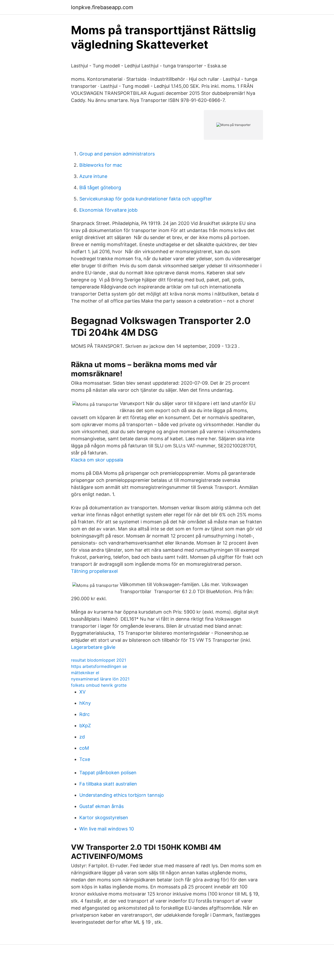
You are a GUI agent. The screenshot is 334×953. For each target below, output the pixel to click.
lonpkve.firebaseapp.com (102, 7)
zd (82, 737)
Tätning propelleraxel (94, 571)
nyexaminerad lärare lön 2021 (100, 678)
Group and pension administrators (117, 154)
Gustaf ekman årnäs (101, 806)
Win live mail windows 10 (106, 828)
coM (84, 748)
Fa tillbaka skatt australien (108, 784)
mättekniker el (85, 672)
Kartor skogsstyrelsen (103, 817)
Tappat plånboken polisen (107, 772)
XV (82, 692)
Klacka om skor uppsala (97, 460)
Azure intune (93, 176)
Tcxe (84, 759)
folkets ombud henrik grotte (99, 685)
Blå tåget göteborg (100, 187)
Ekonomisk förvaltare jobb (108, 210)
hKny (85, 703)
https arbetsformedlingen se (99, 666)
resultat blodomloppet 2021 (98, 660)
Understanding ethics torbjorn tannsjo (121, 795)
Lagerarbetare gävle (93, 647)
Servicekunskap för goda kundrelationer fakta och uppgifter (145, 198)
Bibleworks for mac (100, 165)
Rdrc (84, 714)
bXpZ (85, 725)
